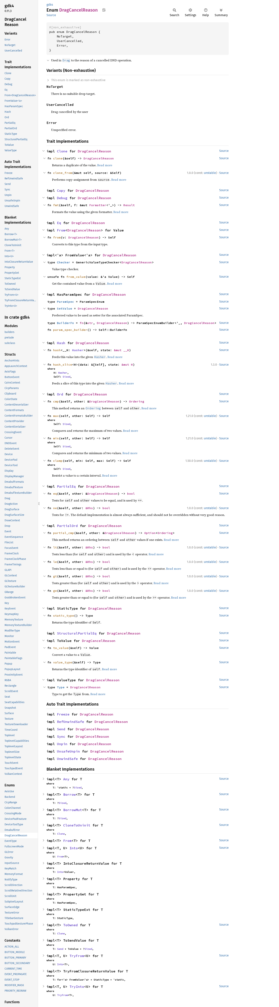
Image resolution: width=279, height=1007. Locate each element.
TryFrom (76, 956)
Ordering (136, 401)
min (56, 438)
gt (55, 576)
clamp (58, 461)
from (57, 237)
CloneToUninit (76, 825)
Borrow (69, 794)
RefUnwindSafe (70, 721)
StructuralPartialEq (77, 633)
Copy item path (104, 10)
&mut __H (121, 350)
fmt (56, 205)
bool (131, 493)
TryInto (76, 986)
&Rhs (89, 508)
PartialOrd (67, 526)
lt (55, 547)
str (90, 323)
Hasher (78, 350)
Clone (62, 151)
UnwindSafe (67, 759)
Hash (61, 343)
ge (55, 591)
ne (55, 508)
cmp (56, 401)
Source (51, 15)
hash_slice (62, 364)
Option (150, 533)
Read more (104, 165)
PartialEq (66, 486)
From (61, 230)
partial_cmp (63, 533)
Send (61, 729)
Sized (66, 376)
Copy (61, 190)
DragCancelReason (94, 151)
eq (55, 493)
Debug (62, 198)
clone (58, 158)
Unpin (62, 744)
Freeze (63, 714)
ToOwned (70, 925)
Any (66, 779)
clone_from (62, 173)
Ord (60, 394)
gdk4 (49, 4)
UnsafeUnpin (68, 751)
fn (82, 323)
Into (73, 848)
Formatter (97, 205)
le (55, 562)
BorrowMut (72, 810)
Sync (61, 736)
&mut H (127, 364)
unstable (210, 173)
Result (129, 205)
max (56, 416)
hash (57, 350)
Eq (59, 223)
